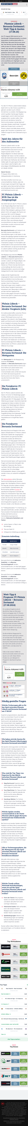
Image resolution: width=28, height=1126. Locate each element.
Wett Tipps (9, 682)
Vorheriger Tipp (4, 69)
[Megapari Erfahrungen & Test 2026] (5, 977)
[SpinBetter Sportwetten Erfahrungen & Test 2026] (5, 969)
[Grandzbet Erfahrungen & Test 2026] (5, 962)
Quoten (17, 489)
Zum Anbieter (23, 946)
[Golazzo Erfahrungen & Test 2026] (5, 947)
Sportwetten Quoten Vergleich (14, 1122)
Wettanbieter (8, 479)
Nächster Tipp (24, 69)
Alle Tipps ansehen (14, 1039)
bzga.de (20, 1)
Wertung (15, 948)
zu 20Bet (19, 94)
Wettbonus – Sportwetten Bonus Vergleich (14, 1121)
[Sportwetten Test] (9, 4)
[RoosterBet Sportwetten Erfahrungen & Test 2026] (5, 954)
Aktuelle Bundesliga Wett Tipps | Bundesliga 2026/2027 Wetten (14, 1118)
